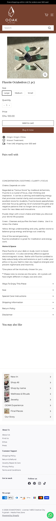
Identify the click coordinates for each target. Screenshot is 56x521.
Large (6, 93)
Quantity (6, 100)
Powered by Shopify (10, 515)
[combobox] (28, 28)
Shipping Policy (9, 456)
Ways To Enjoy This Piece (14, 283)
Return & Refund (9, 459)
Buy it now (28, 130)
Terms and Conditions (11, 470)
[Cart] (46, 15)
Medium (18, 93)
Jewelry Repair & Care (11, 463)
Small (30, 93)
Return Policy (8, 308)
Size (4, 290)
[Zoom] (45, 74)
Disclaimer (7, 314)
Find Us (5, 438)
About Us (6, 435)
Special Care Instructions (14, 296)
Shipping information (12, 302)
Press (4, 445)
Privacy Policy (8, 466)
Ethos (4, 442)
